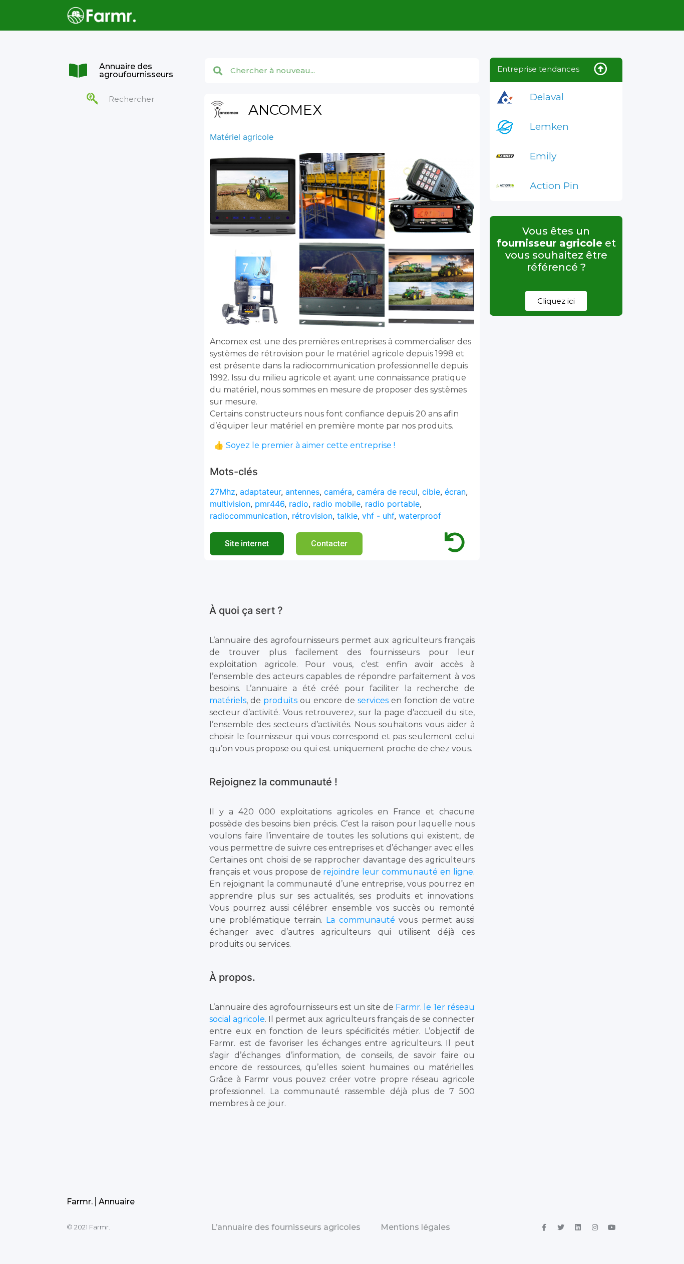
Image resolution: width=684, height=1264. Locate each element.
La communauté (360, 920)
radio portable (392, 504)
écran (455, 492)
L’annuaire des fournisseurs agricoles (286, 1227)
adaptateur (260, 492)
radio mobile (337, 504)
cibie (431, 492)
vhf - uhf (378, 516)
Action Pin (554, 185)
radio (298, 504)
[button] (247, 543)
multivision (230, 504)
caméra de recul (387, 492)
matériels (227, 700)
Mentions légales (415, 1227)
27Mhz (222, 492)
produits (280, 700)
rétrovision (312, 516)
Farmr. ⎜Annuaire (101, 1201)
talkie (347, 516)
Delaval (547, 97)
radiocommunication (248, 516)
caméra (338, 492)
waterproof (420, 516)
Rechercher (131, 99)
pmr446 (269, 504)
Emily (543, 156)
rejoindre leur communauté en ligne (398, 872)
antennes (302, 492)
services (373, 700)
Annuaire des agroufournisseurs (136, 70)
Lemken (549, 126)
